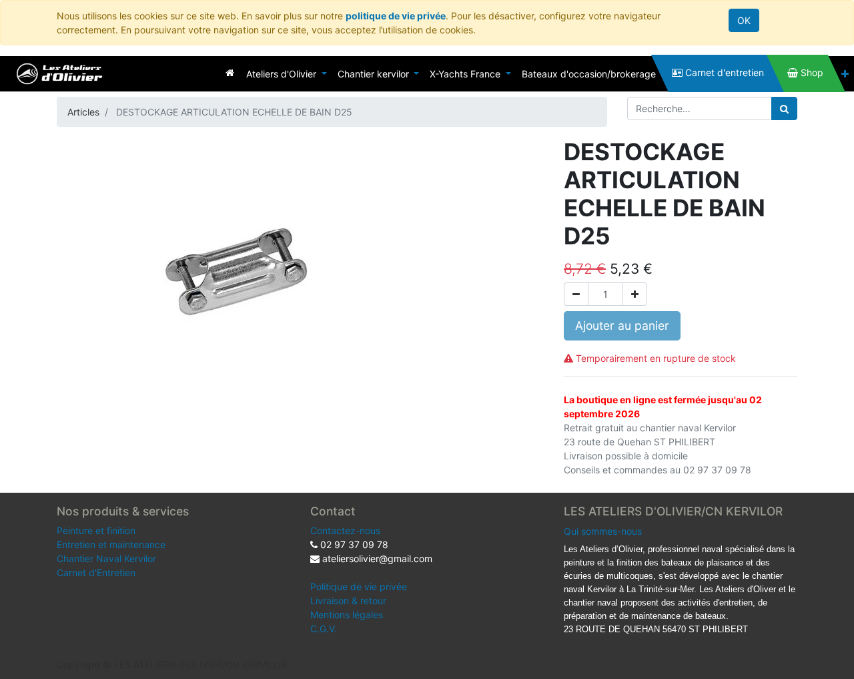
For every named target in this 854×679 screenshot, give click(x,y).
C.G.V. (323, 628)
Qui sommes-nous (603, 531)
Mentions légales (346, 614)
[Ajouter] (634, 294)
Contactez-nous (345, 530)
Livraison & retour (348, 600)
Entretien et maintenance (111, 544)
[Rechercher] (784, 108)
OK (744, 20)
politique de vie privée (396, 15)
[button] (845, 73)
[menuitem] (230, 72)
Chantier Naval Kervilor (106, 558)
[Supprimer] (576, 294)
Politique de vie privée (358, 586)
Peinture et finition (96, 530)
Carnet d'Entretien (96, 572)
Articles (83, 112)
